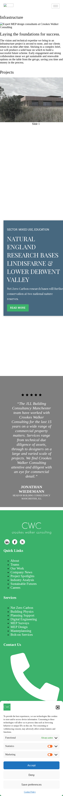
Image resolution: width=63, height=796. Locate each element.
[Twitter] (22, 541)
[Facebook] (14, 541)
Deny (32, 774)
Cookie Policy (30, 792)
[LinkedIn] (7, 541)
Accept (31, 765)
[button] (57, 707)
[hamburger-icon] (55, 6)
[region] (31, 225)
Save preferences (31, 784)
